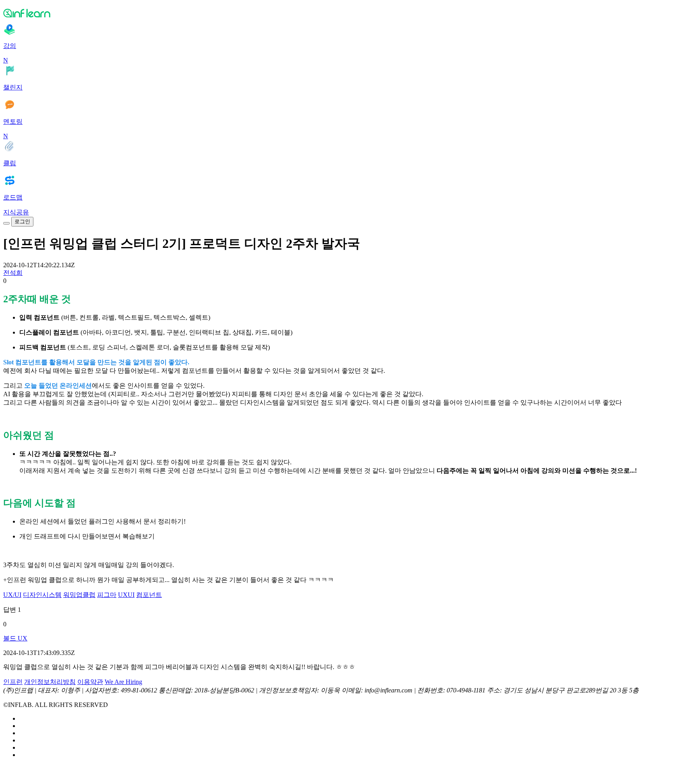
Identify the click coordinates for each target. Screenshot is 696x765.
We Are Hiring (123, 681)
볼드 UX (15, 638)
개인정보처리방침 (50, 681)
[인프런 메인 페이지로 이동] (348, 13)
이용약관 (90, 681)
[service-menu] (6, 223)
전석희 (13, 272)
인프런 (13, 681)
